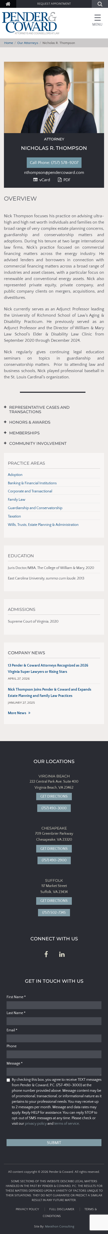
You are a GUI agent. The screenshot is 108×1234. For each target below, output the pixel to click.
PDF (66, 180)
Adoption (15, 475)
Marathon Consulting (59, 1226)
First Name (16, 997)
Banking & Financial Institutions (32, 483)
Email (12, 1030)
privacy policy (36, 1124)
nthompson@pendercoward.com (54, 172)
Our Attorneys (27, 43)
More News (17, 713)
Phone (12, 1046)
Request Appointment (54, 3)
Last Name (16, 1013)
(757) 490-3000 (54, 808)
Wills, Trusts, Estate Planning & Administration (43, 525)
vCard (44, 180)
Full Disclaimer (61, 1209)
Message (15, 1063)
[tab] (50, 409)
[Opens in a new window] (46, 955)
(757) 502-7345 (54, 913)
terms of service (66, 1124)
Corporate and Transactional (30, 491)
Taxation (14, 516)
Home (8, 43)
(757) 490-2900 (54, 860)
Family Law (16, 500)
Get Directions (54, 796)
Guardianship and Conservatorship (35, 508)
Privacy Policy (27, 1209)
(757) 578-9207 (58, 162)
